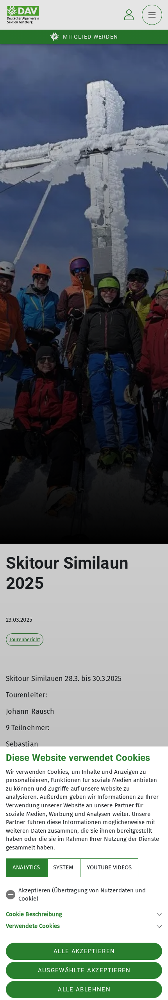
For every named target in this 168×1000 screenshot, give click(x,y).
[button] (84, 913)
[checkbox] (84, 894)
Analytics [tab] (26, 867)
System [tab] (63, 867)
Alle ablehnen (84, 989)
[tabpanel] (84, 907)
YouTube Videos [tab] (109, 867)
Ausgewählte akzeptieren (84, 970)
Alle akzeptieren (84, 951)
